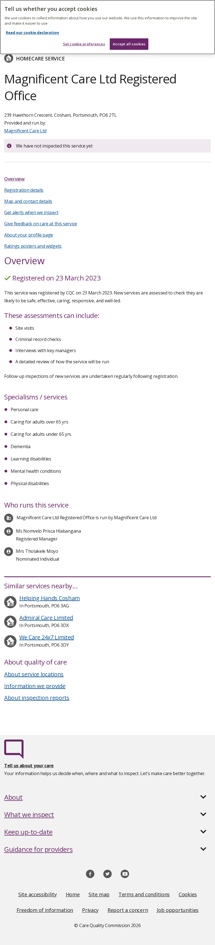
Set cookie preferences (84, 43)
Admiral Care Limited (46, 617)
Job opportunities (177, 910)
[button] (107, 797)
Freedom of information (45, 910)
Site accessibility (37, 894)
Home (73, 894)
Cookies (188, 894)
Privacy (90, 910)
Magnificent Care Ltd (25, 131)
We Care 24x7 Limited (46, 637)
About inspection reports (36, 697)
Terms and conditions (144, 894)
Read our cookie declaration (32, 32)
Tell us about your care (29, 765)
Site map (98, 894)
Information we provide (34, 686)
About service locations (34, 674)
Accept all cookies (129, 43)
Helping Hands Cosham (49, 598)
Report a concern (128, 910)
